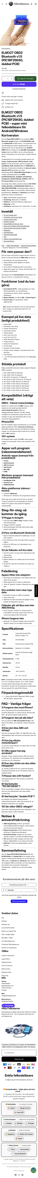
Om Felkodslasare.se (8, 941)
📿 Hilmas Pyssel (12, 1145)
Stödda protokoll (9, 221)
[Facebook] (15, 1175)
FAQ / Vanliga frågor (8, 934)
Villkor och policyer (19, 1170)
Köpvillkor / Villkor (7, 938)
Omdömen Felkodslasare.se (10, 944)
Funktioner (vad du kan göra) (13, 217)
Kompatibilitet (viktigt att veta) (13, 224)
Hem (3, 245)
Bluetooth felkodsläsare (28, 245)
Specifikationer (8, 232)
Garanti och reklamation (9, 947)
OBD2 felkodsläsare (13, 245)
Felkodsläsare (15, 1166)
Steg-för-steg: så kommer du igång (15, 228)
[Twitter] (19, 1175)
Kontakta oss (6, 924)
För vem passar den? (10, 215)
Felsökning (7, 230)
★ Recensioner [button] (36, 590)
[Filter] (4, 890)
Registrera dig (19, 1059)
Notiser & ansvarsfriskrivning (13, 239)
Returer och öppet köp (9, 931)
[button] (33, 1170)
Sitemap (4, 921)
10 (26, 43)
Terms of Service (7, 965)
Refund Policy (6, 969)
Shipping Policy (6, 962)
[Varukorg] (36, 4)
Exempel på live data (10, 219)
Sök (3, 918)
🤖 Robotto (11, 1130)
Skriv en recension (19, 901)
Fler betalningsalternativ (19, 88)
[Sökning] (6, 4)
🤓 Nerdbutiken (11, 1104)
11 (28, 43)
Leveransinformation (8, 928)
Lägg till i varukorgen (26, 78)
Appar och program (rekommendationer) (17, 226)
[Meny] (2, 4)
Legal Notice (6, 959)
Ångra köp (5, 975)
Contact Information (8, 955)
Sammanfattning (9, 241)
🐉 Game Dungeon (9, 1119)
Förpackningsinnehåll (10, 234)
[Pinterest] (22, 1175)
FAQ (5, 237)
